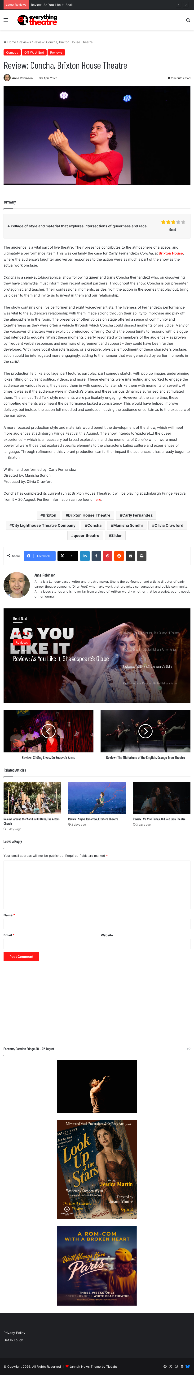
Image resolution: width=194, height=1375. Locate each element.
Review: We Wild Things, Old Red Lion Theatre (159, 819)
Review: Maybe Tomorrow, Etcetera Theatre (93, 819)
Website (107, 935)
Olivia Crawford (168, 525)
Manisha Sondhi (128, 525)
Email (9, 935)
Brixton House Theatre (89, 515)
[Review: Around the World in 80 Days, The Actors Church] (32, 798)
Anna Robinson (22, 78)
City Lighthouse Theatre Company (43, 525)
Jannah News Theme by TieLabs (94, 1366)
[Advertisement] (97, 1006)
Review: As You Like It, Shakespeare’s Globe (63, 5)
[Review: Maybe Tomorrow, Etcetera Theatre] (97, 798)
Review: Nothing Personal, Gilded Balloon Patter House (58, 662)
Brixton (49, 515)
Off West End (34, 52)
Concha (94, 525)
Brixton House (171, 253)
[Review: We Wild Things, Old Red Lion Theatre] (161, 798)
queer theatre (86, 535)
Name (9, 915)
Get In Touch (13, 1340)
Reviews (25, 42)
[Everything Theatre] (37, 20)
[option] (97, 655)
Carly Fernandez (137, 515)
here (97, 499)
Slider (116, 535)
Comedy (12, 52)
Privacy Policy (14, 1333)
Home (11, 42)
